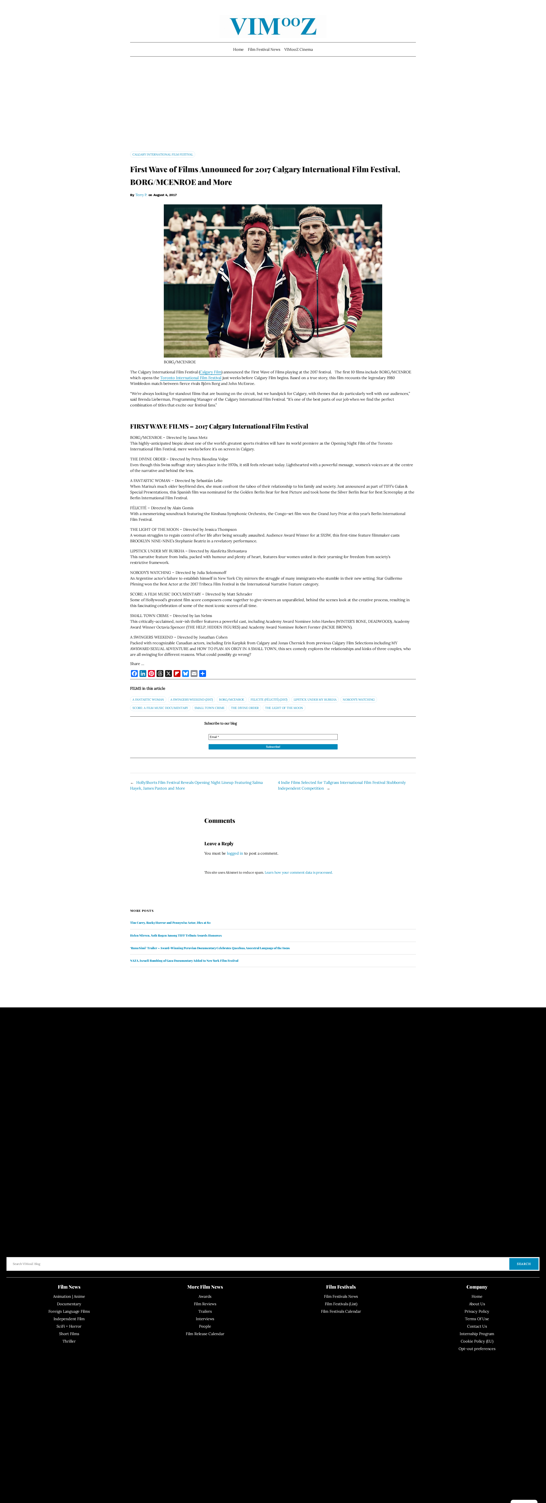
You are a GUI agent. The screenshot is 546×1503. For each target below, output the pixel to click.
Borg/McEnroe (231, 699)
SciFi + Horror (69, 1326)
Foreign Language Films (69, 1311)
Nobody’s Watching (359, 699)
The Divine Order (245, 708)
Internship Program (477, 1333)
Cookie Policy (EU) (477, 1341)
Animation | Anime (69, 1296)
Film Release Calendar (205, 1333)
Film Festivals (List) (341, 1303)
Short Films (69, 1333)
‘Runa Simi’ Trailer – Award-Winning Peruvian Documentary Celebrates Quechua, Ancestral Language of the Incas (210, 948)
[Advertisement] (273, 105)
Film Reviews (205, 1303)
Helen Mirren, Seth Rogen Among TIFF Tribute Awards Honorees (176, 935)
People (205, 1326)
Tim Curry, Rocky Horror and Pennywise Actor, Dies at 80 (170, 923)
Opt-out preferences (477, 1348)
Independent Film (69, 1318)
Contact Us (477, 1326)
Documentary (69, 1303)
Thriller (69, 1341)
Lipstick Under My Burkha (315, 699)
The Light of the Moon (284, 708)
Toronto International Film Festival (190, 377)
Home (238, 49)
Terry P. (141, 195)
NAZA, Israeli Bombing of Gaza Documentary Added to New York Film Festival (184, 961)
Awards (205, 1296)
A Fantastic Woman (148, 699)
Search (524, 1264)
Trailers (205, 1311)
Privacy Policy (477, 1311)
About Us (477, 1303)
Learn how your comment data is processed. (299, 872)
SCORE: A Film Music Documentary (160, 708)
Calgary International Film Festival (162, 154)
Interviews (205, 1318)
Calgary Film (210, 372)
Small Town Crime (210, 708)
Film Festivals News (341, 1296)
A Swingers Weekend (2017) (191, 699)
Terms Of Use (477, 1318)
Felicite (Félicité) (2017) (269, 699)
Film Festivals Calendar (341, 1311)
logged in (235, 853)
